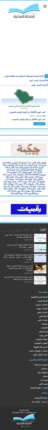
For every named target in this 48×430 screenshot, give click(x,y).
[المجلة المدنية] (24, 10)
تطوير (19, 177)
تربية (39, 177)
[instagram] (25, 426)
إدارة (42, 165)
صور (41, 186)
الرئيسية (43, 80)
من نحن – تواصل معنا (40, 402)
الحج (38, 170)
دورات (22, 182)
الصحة (11, 170)
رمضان (40, 184)
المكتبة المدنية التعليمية (39, 297)
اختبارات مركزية (42, 305)
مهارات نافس (43, 320)
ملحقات (36, 191)
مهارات (25, 191)
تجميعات (18, 174)
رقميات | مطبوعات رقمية (38, 351)
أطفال (41, 163)
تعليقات (26, 230)
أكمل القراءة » (39, 124)
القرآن (37, 172)
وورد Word (13, 191)
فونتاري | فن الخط (41, 365)
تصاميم (29, 177)
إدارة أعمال (30, 165)
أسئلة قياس (43, 316)
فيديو (25, 186)
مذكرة (31, 189)
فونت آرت (44, 380)
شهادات (9, 184)
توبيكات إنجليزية (42, 339)
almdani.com (31, 412)
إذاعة (19, 165)
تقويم (19, 179)
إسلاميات (8, 165)
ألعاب (32, 163)
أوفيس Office (9, 163)
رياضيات (29, 184)
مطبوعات (20, 189)
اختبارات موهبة (42, 308)
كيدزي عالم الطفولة (40, 347)
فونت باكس (43, 384)
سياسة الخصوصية (41, 398)
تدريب (7, 174)
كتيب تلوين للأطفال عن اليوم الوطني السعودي (27, 112)
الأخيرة (43, 230)
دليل (32, 182)
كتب (7, 186)
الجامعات (44, 328)
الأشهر (34, 230)
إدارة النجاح (43, 332)
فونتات (45, 376)
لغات (41, 189)
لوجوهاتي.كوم (43, 372)
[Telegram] (22, 426)
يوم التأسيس (31, 193)
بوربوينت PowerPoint (35, 174)
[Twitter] (28, 426)
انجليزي (12, 172)
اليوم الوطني (25, 172)
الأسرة (9, 167)
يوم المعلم (17, 193)
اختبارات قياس (42, 312)
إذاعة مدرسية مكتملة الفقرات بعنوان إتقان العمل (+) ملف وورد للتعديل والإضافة (19, 268)
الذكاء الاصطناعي (25, 170)
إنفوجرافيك (21, 167)
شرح (19, 184)
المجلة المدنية (43, 301)
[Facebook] (30, 426)
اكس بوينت (43, 335)
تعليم (10, 177)
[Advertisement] (24, 44)
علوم (33, 186)
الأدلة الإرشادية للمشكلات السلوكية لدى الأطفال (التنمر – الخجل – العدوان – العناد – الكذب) (18, 257)
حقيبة (10, 179)
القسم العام (40, 116)
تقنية (28, 179)
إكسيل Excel (36, 167)
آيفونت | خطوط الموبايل (39, 388)
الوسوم (17, 230)
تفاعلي (38, 179)
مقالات (8, 189)
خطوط (41, 182)
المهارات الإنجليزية (41, 343)
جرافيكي (44, 368)
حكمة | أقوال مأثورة (40, 355)
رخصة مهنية (10, 182)
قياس (15, 186)
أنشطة (22, 163)
